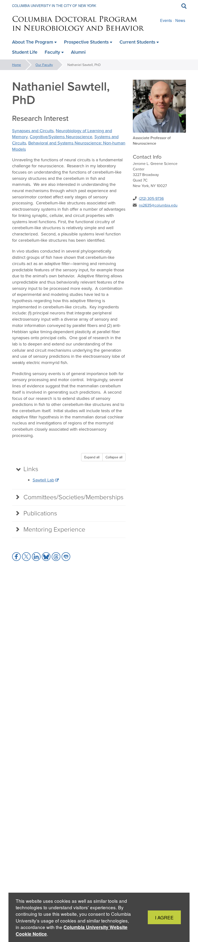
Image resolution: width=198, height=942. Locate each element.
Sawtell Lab (43, 480)
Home (16, 64)
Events (166, 20)
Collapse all (114, 457)
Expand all (91, 457)
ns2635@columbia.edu (158, 205)
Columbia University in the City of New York (54, 5)
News (180, 20)
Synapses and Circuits (33, 131)
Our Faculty (44, 64)
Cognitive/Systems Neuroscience (61, 137)
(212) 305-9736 (151, 198)
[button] (16, 556)
